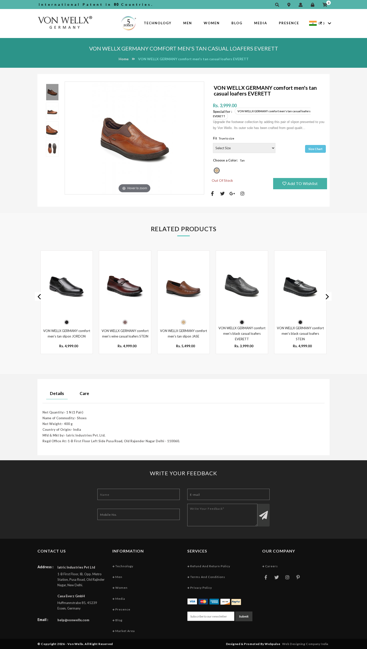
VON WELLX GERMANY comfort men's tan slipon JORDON (66, 333)
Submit (244, 616)
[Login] (314, 5)
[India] (313, 23)
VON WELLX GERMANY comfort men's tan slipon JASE (183, 333)
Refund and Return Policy (209, 566)
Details (57, 393)
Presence (289, 23)
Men (187, 23)
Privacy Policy (200, 588)
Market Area (125, 631)
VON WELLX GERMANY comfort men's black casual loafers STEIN (300, 333)
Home (124, 59)
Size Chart (315, 149)
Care (84, 393)
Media (260, 23)
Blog (236, 23)
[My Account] (302, 5)
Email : (42, 620)
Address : (45, 567)
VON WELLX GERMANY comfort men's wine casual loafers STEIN (125, 333)
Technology (158, 23)
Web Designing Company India (305, 644)
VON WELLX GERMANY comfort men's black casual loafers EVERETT (241, 333)
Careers (271, 566)
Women (212, 23)
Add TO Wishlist (302, 183)
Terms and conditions (207, 577)
